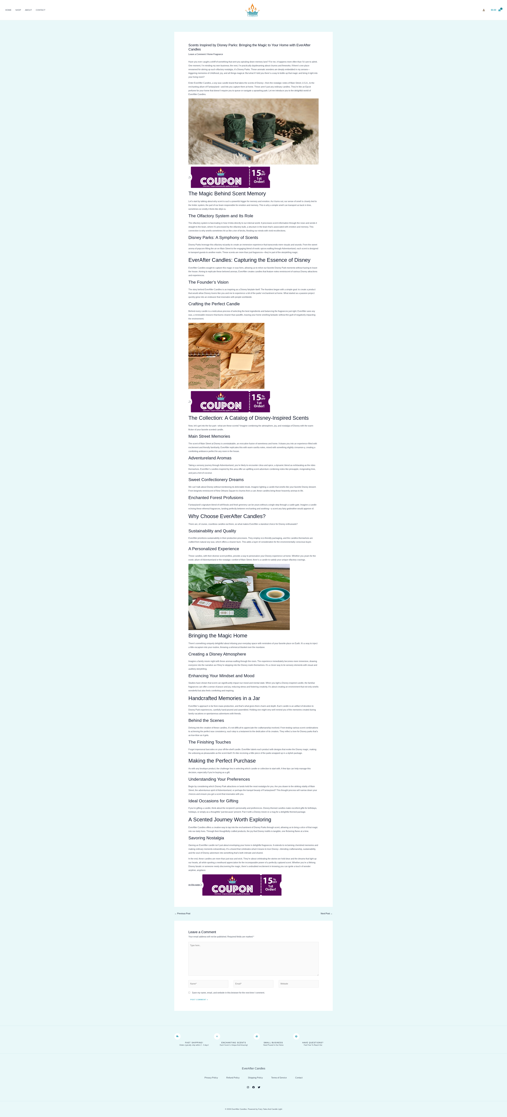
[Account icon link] (484, 10)
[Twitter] (259, 1087)
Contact (40, 10)
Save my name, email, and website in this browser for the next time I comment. (228, 993)
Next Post (326, 913)
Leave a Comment (197, 54)
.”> (189, 177)
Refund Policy (233, 1078)
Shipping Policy (255, 1078)
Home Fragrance (215, 54)
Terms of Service (279, 1078)
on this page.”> (195, 885)
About (28, 10)
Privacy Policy (211, 1078)
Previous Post (182, 913)
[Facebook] (253, 1087)
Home (8, 10)
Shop (18, 10)
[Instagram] (248, 1087)
